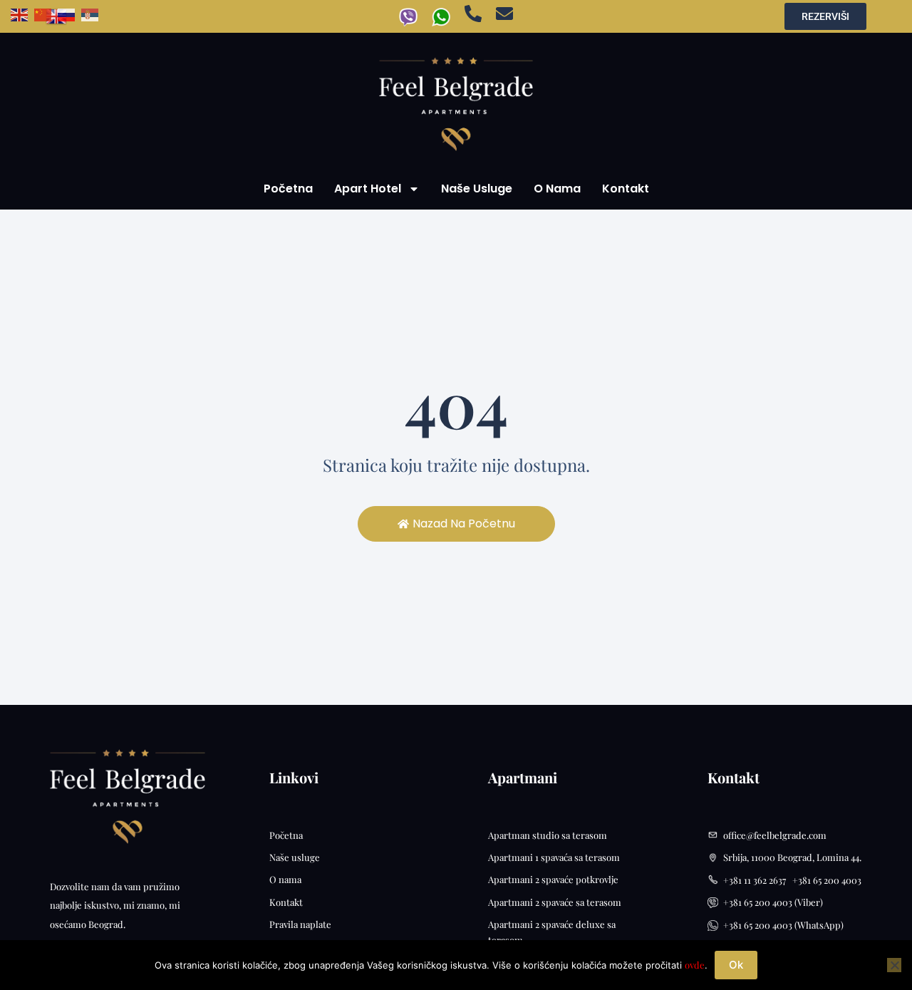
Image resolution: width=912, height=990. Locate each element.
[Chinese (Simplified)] (46, 13)
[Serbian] (93, 13)
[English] (22, 13)
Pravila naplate (300, 924)
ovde (695, 965)
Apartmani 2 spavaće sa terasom (554, 902)
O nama (557, 188)
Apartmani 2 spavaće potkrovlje (553, 879)
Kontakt (625, 188)
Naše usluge (476, 188)
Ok (736, 964)
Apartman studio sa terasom (547, 835)
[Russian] (69, 13)
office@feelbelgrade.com (774, 835)
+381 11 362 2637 (757, 880)
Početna (288, 188)
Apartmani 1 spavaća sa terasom (554, 857)
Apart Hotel (367, 188)
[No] (894, 965)
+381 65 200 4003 (826, 880)
